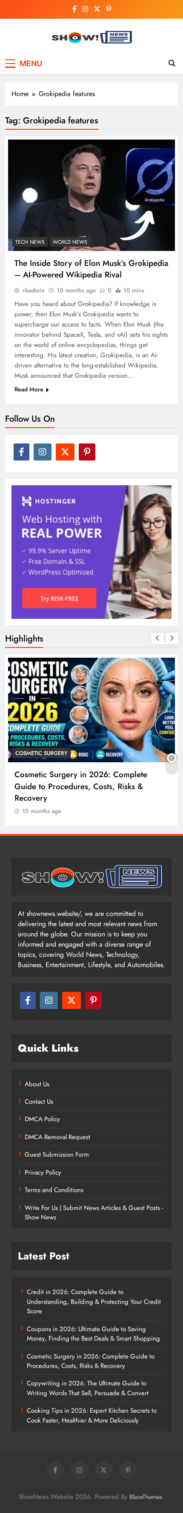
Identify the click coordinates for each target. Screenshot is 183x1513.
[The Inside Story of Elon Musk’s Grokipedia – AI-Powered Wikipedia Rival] (91, 195)
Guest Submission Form (57, 1154)
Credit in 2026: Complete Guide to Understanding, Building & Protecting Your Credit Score (94, 1301)
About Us (37, 1084)
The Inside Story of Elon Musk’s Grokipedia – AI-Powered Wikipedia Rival (91, 268)
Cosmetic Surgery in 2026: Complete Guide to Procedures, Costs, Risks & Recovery (80, 786)
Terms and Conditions (54, 1190)
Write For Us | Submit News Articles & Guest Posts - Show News (94, 1212)
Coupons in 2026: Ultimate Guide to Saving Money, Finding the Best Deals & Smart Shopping (93, 1333)
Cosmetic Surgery (41, 753)
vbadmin (33, 290)
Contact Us (39, 1101)
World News (70, 242)
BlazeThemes (145, 1497)
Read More (28, 389)
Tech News (30, 242)
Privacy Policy (43, 1172)
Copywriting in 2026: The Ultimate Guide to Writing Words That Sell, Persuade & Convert (88, 1388)
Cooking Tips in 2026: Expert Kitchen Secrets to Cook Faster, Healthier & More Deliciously (92, 1415)
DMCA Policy (42, 1119)
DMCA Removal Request (57, 1137)
